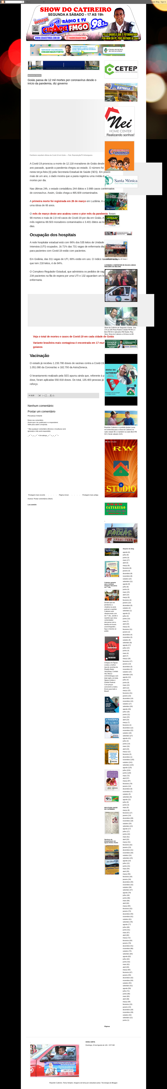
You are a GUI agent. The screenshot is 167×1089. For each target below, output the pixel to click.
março (125, 565)
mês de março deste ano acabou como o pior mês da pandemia (70, 213)
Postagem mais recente (36, 495)
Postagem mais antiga (90, 495)
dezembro (126, 573)
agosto (125, 552)
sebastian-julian (95, 1083)
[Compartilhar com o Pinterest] (53, 395)
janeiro (125, 571)
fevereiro (126, 568)
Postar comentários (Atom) (43, 499)
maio (124, 560)
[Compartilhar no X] (48, 395)
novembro (126, 576)
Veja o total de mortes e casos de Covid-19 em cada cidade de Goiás (73, 336)
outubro (125, 579)
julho (124, 555)
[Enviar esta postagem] (39, 395)
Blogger (114, 1083)
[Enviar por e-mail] (43, 395)
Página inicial (64, 495)
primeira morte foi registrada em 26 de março (59, 201)
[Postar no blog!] (46, 395)
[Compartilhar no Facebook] (51, 395)
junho (125, 558)
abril (124, 563)
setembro (126, 581)
